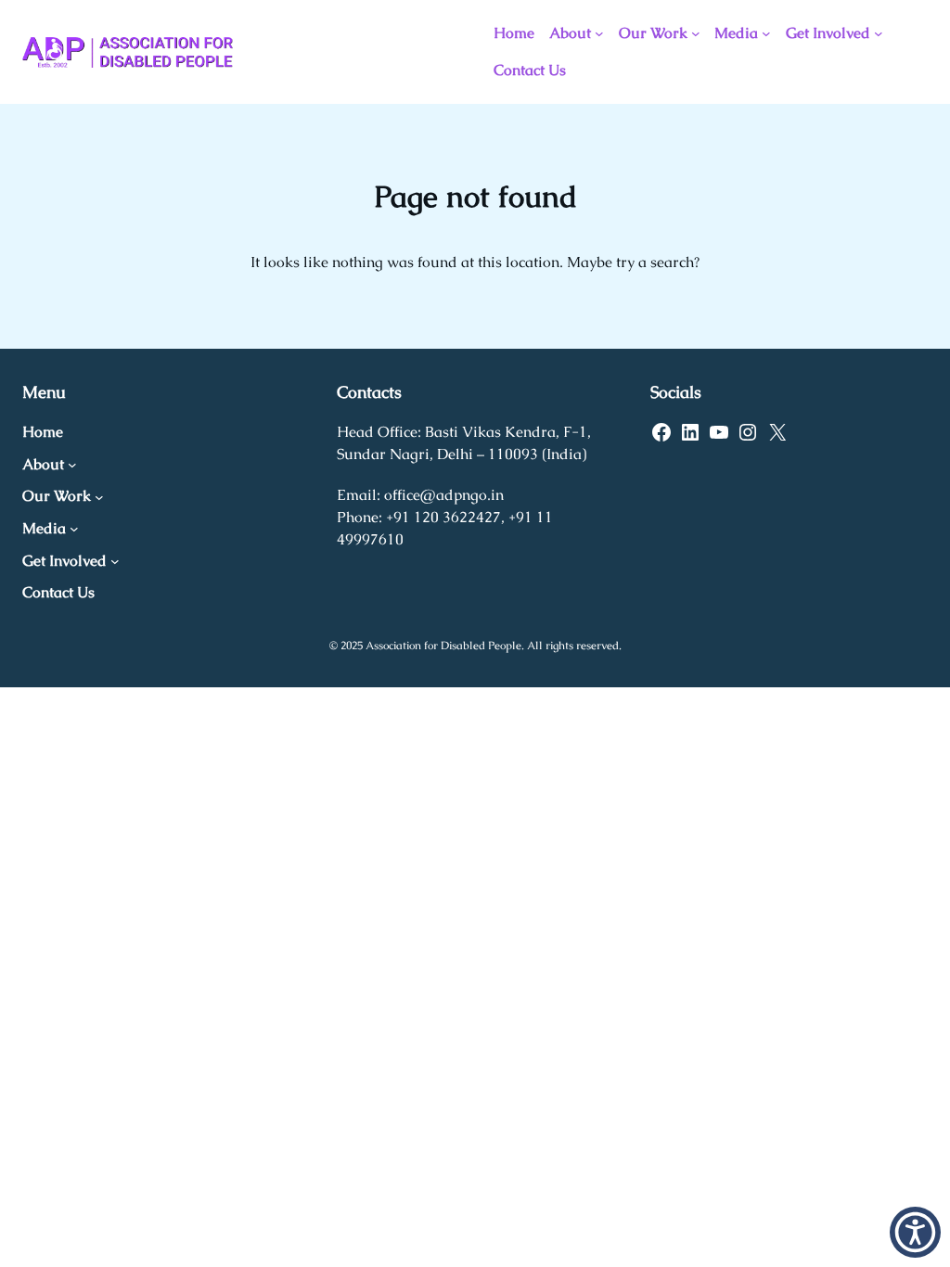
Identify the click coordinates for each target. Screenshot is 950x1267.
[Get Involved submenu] (878, 33)
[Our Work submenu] (695, 33)
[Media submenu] (766, 33)
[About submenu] (599, 33)
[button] (915, 1232)
